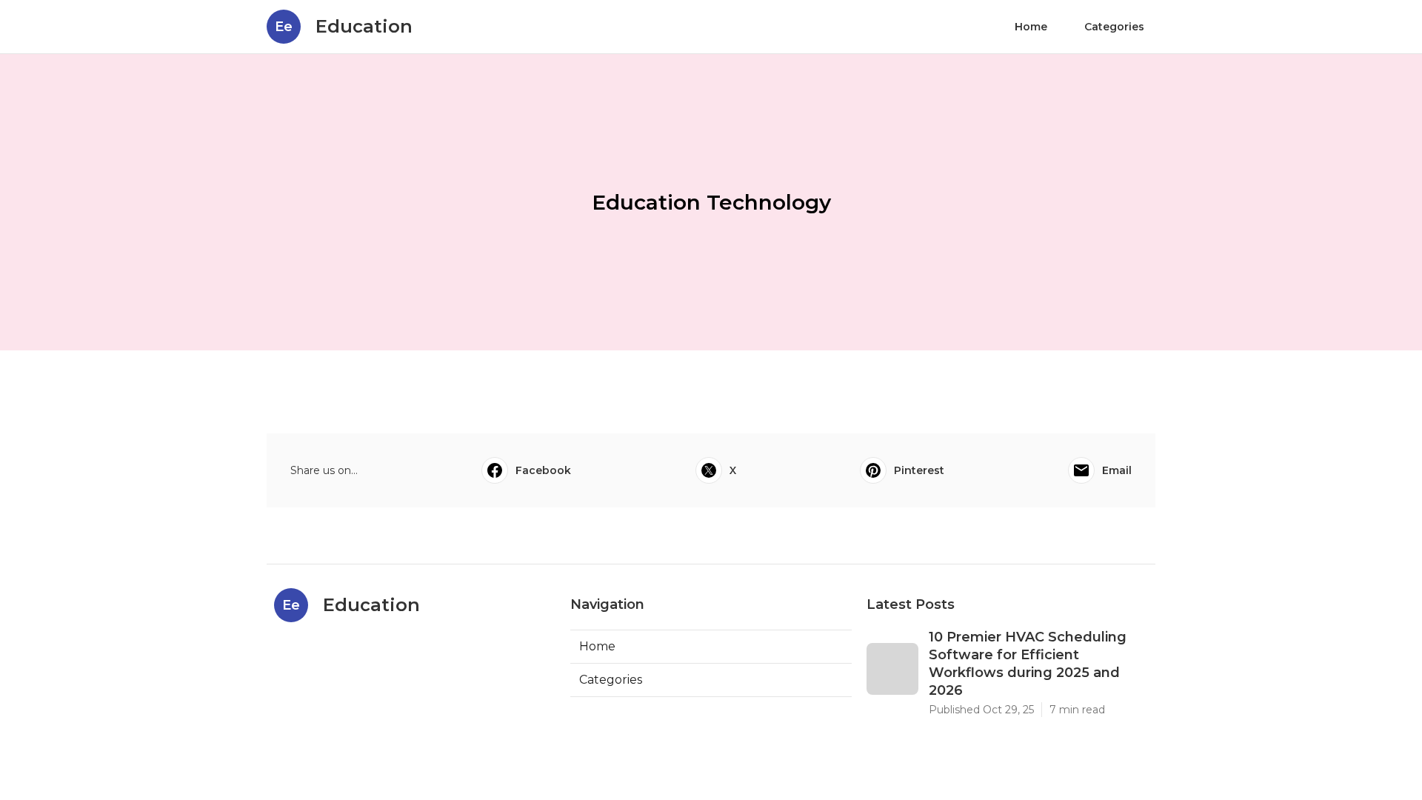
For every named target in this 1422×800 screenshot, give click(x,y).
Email (1117, 470)
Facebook (543, 470)
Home (1031, 26)
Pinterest (919, 470)
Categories (1114, 26)
